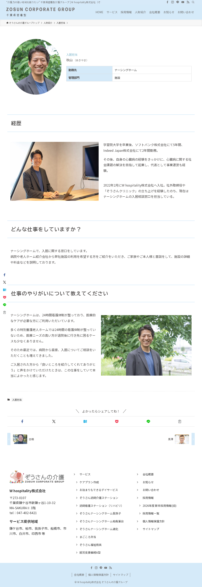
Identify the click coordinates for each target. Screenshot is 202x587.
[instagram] (172, 2)
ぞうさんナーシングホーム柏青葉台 (101, 521)
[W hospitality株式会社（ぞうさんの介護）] (40, 12)
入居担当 (17, 399)
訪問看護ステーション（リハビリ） (101, 506)
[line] (177, 2)
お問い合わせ (151, 490)
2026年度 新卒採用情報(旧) (159, 506)
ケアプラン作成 (89, 482)
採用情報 (148, 498)
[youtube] (182, 2)
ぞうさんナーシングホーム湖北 (98, 529)
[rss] (188, 2)
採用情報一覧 (151, 513)
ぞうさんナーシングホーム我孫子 (100, 513)
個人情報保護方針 (154, 521)
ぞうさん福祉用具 (90, 545)
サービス (85, 474)
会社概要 (148, 474)
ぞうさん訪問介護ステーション (98, 498)
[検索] (193, 2)
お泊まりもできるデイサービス (98, 490)
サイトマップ (151, 529)
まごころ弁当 (87, 537)
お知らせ (148, 482)
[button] (22, 421)
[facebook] (167, 2)
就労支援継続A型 (90, 552)
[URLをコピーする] (180, 421)
